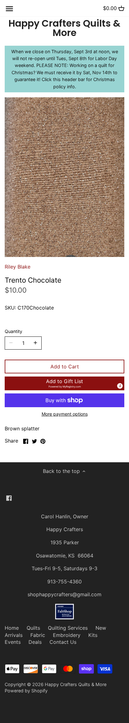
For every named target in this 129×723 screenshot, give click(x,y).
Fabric (37, 635)
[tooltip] (120, 386)
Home (12, 628)
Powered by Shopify (26, 690)
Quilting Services (68, 628)
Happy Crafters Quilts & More (64, 28)
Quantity (13, 331)
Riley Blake (17, 267)
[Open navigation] (9, 8)
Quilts (33, 628)
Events (13, 642)
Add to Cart (64, 366)
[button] (64, 383)
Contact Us (62, 642)
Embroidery (66, 635)
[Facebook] (9, 497)
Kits (92, 635)
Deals (35, 642)
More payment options (65, 414)
